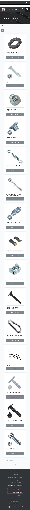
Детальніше (15, 57)
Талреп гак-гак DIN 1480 (13, 166)
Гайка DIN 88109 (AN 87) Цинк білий (15, 279)
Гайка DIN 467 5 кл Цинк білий (13, 223)
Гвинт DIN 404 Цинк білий (13, 448)
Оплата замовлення (15, 482)
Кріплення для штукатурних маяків (14, 251)
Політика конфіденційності (15, 477)
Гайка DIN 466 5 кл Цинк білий (13, 138)
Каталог (10, 25)
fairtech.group (18, 503)
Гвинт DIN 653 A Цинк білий (14, 392)
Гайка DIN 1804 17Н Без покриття (13, 53)
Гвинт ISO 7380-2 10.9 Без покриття (14, 421)
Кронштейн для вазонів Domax (13, 364)
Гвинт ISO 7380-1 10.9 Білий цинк (14, 81)
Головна (4, 25)
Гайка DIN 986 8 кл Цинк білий (13, 110)
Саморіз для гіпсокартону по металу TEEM (14, 308)
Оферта (15, 474)
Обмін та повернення (15, 480)
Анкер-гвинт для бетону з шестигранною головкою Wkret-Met (14, 195)
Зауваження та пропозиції (15, 485)
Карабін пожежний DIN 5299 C (14, 336)
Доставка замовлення (15, 471)
